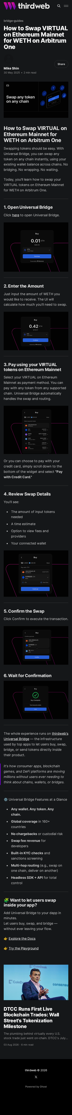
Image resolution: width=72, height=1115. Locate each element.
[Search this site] (59, 6)
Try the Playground (24, 948)
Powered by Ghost (36, 1086)
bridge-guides (13, 21)
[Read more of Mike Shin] (8, 59)
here (15, 215)
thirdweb (30, 1070)
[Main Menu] (66, 6)
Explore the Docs (22, 938)
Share (61, 64)
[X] (36, 1076)
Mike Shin (11, 68)
